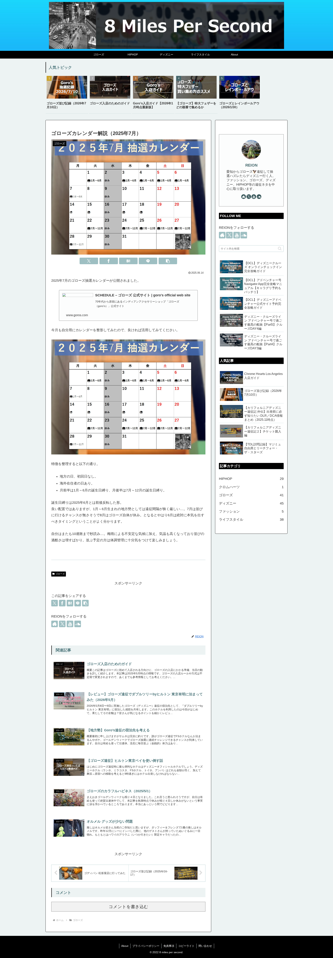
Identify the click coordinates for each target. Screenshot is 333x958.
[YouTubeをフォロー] (70, 624)
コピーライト (186, 945)
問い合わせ (205, 945)
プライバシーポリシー (145, 945)
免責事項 (168, 945)
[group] (67, 94)
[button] (168, 261)
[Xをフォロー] (62, 624)
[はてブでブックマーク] (128, 261)
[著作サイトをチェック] (54, 624)
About (124, 945)
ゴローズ (60, 573)
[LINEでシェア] (148, 261)
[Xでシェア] (89, 261)
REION (251, 165)
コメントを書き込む (128, 906)
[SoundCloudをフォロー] (77, 624)
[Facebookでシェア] (108, 261)
